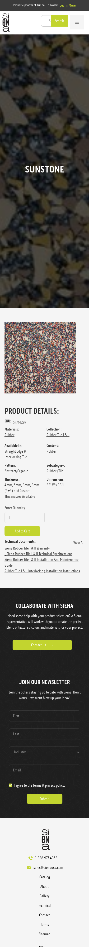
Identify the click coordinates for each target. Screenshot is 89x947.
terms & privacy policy (48, 785)
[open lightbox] (45, 357)
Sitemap (44, 934)
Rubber (9, 435)
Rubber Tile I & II (58, 435)
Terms (44, 924)
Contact (44, 915)
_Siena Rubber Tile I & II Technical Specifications (38, 554)
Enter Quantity (15, 508)
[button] (77, 22)
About (44, 886)
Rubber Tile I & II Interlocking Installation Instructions (42, 571)
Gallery (45, 896)
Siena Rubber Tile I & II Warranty (27, 548)
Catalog (44, 877)
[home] (5, 22)
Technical (44, 905)
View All (78, 542)
